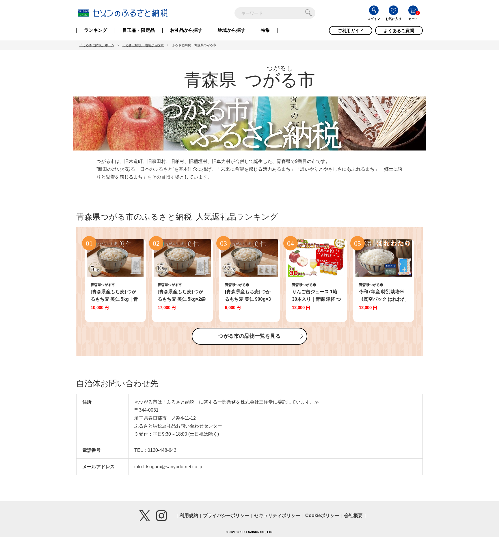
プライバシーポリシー (226, 515)
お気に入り (393, 19)
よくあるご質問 (399, 30)
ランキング (95, 30)
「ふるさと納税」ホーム (96, 45)
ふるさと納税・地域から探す (143, 45)
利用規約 (189, 515)
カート (413, 19)
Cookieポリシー (322, 515)
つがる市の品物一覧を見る (249, 336)
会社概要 (353, 515)
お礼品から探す (186, 30)
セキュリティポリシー (277, 515)
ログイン (373, 19)
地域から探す (231, 30)
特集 (265, 30)
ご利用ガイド (351, 30)
